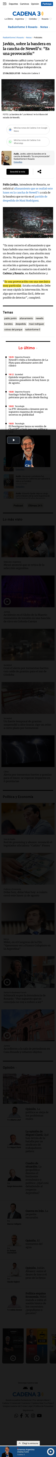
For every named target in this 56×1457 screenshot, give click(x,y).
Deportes (13, 4)
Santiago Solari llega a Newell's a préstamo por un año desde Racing (28, 396)
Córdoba (33, 19)
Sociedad (19, 374)
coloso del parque (13, 329)
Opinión (35, 4)
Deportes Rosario (22, 357)
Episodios (18, 162)
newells (39, 318)
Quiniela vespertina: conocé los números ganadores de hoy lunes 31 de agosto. (29, 380)
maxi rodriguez (36, 324)
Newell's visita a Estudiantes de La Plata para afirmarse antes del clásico (28, 362)
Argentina (19, 19)
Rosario (45, 19)
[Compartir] (39, 171)
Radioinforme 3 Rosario (23, 26)
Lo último (27, 348)
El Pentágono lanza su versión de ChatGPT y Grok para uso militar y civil (28, 429)
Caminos (24, 4)
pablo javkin (10, 318)
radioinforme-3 (32, 329)
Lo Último (9, 19)
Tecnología (19, 406)
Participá (47, 4)
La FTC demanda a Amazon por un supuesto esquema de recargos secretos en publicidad (28, 412)
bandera (8, 324)
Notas (44, 26)
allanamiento (26, 318)
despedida (21, 324)
